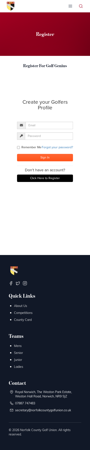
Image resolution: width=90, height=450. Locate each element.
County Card (23, 320)
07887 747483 (25, 403)
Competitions (23, 313)
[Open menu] (70, 6)
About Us (20, 306)
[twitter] (18, 283)
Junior (18, 360)
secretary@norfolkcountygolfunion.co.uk (43, 410)
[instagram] (25, 283)
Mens (18, 346)
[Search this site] (81, 6)
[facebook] (11, 283)
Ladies (18, 367)
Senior (18, 353)
